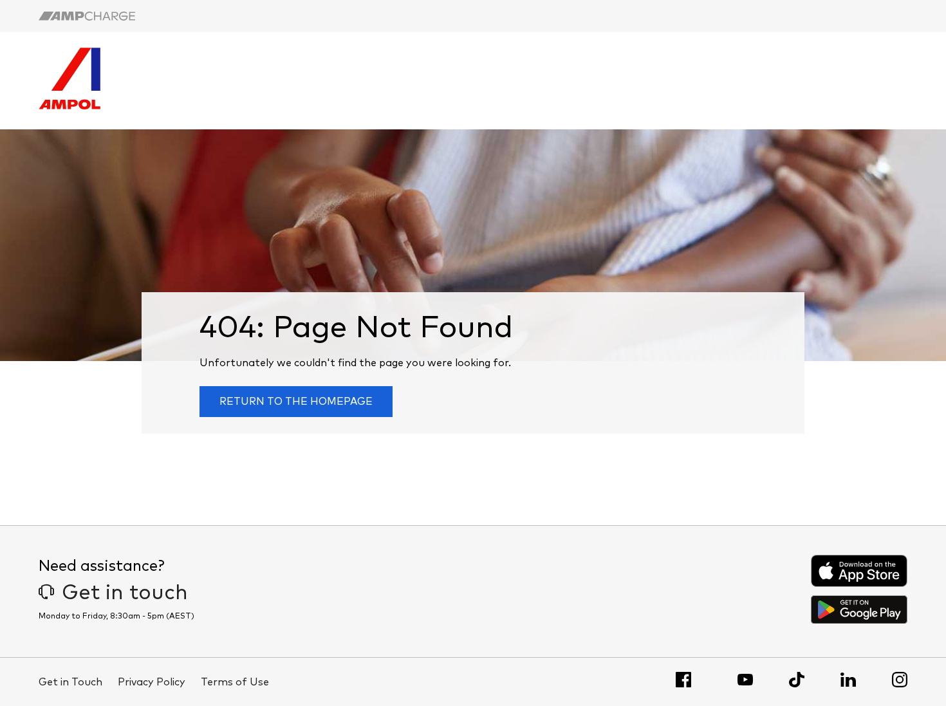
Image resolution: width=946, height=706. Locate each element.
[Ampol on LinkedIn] (848, 679)
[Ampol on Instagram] (899, 679)
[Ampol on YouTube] (745, 679)
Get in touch (125, 593)
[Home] (69, 106)
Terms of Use (235, 682)
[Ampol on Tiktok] (796, 679)
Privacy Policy (151, 682)
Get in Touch (70, 682)
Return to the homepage (296, 401)
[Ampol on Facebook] (683, 679)
